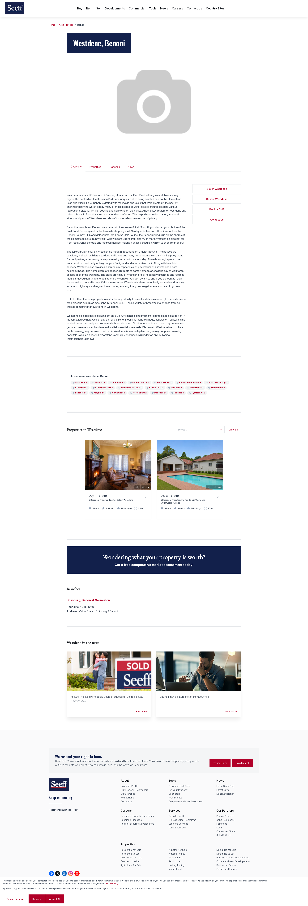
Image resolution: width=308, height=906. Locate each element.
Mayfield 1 (99, 393)
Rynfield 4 (179, 393)
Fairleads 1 (176, 387)
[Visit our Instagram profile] (70, 873)
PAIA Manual (242, 763)
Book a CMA (217, 209)
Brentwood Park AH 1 (131, 387)
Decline (36, 899)
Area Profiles (66, 24)
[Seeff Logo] (14, 8)
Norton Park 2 (140, 393)
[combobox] (199, 429)
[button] (148, 467)
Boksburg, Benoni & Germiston (88, 600)
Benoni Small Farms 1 (190, 382)
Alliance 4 (100, 382)
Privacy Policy (220, 763)
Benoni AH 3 (119, 382)
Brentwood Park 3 (104, 387)
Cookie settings (15, 899)
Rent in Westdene (216, 199)
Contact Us (216, 219)
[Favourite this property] (145, 496)
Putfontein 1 (160, 393)
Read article (142, 711)
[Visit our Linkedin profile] (64, 873)
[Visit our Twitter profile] (57, 873)
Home (52, 24)
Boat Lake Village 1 (218, 382)
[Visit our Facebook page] (51, 873)
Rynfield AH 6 (198, 393)
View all (233, 429)
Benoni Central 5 (140, 382)
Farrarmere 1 (196, 387)
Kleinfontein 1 (218, 387)
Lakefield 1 (80, 393)
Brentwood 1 (81, 387)
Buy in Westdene (217, 188)
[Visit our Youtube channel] (77, 873)
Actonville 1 (81, 382)
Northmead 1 (118, 393)
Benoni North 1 (164, 382)
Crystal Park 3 (156, 387)
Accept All (54, 899)
